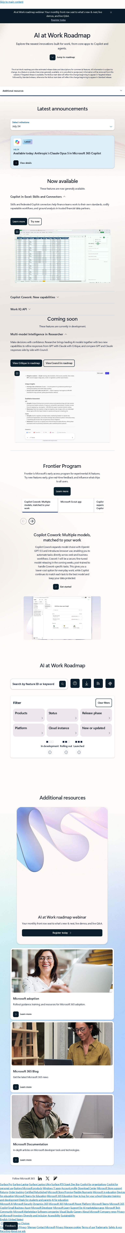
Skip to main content (11, 1)
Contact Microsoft (46, 1227)
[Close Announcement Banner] (110, 12)
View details (25, 162)
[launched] (78, 752)
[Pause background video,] (17, 231)
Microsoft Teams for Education (30, 1196)
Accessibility (54, 1215)
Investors (18, 1215)
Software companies (48, 1211)
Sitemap (31, 1227)
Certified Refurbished (36, 1192)
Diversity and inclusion (35, 1215)
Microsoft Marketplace (25, 1211)
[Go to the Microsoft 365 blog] (55, 1178)
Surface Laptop (20, 1184)
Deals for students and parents (35, 1199)
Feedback (10, 1225)
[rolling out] (66, 752)
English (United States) (11, 1219)
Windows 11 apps (52, 1188)
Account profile (69, 1188)
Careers (78, 1211)
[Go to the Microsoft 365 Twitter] (47, 1178)
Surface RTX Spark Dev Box (65, 1184)
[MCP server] (110, 683)
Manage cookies (72, 1227)
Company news (108, 1211)
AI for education (60, 1199)
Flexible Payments (83, 1192)
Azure (27, 1207)
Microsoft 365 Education (60, 1196)
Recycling (5, 1231)
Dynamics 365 (40, 1203)
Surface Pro (6, 1184)
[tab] (40, 505)
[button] (62, 91)
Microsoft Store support (109, 1188)
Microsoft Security (22, 1203)
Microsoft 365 (56, 1203)
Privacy (60, 1227)
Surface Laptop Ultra (40, 1184)
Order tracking (16, 1192)
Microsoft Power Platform (77, 1203)
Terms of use (88, 1227)
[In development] (49, 752)
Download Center (87, 1188)
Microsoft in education (104, 1192)
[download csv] (86, 683)
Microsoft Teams (100, 1203)
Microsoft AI (6, 1203)
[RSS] (98, 683)
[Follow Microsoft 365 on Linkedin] (39, 1178)
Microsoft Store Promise (60, 1192)
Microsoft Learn (61, 1207)
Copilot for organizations (93, 1184)
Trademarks (102, 1227)
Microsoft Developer (42, 1207)
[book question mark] (75, 683)
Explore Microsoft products (28, 1188)
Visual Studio (66, 1211)
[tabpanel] (62, 587)
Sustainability (68, 1215)
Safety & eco (115, 1227)
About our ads (18, 1231)
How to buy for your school (87, 1196)
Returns (4, 1192)
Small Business (16, 1207)
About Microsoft (90, 1211)
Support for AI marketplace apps (87, 1207)
